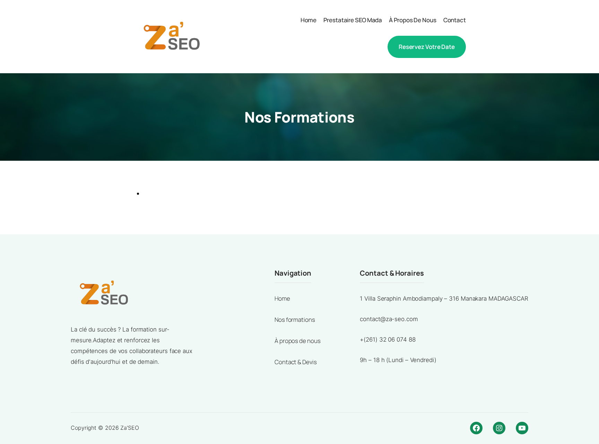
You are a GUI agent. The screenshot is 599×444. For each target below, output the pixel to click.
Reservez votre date (427, 47)
